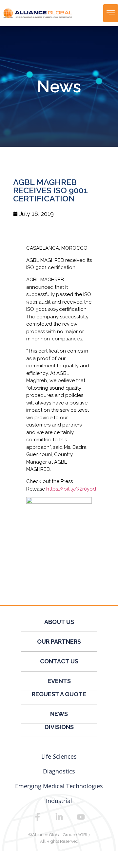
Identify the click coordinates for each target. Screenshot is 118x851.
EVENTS (59, 681)
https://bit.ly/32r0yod (71, 489)
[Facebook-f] (37, 817)
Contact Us (59, 661)
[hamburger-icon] (110, 13)
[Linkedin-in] (59, 817)
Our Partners (59, 641)
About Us (59, 621)
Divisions (59, 727)
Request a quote (59, 694)
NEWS (59, 713)
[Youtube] (80, 817)
